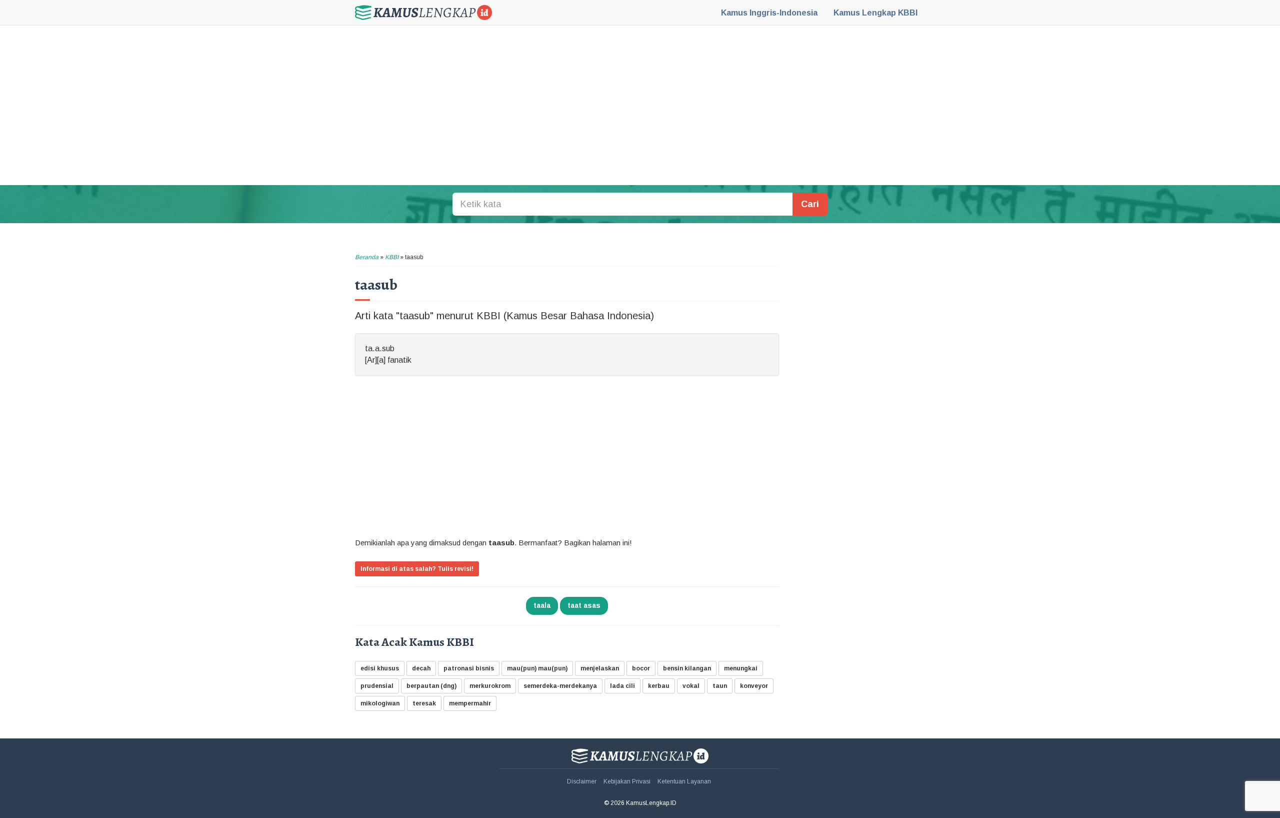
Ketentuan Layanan (684, 781)
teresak (424, 703)
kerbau (659, 685)
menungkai (741, 668)
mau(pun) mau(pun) (537, 668)
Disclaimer (581, 781)
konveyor (754, 685)
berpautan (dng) (431, 685)
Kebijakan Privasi (627, 781)
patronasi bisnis (469, 668)
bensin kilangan (687, 668)
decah (421, 668)
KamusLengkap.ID (423, 12)
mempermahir (470, 703)
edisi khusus (379, 668)
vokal (691, 685)
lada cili (622, 685)
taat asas (584, 605)
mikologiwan (380, 703)
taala (542, 605)
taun (719, 685)
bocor (641, 668)
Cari (810, 204)
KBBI (876, 13)
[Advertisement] (640, 105)
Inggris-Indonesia (769, 13)
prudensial (377, 685)
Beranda (366, 257)
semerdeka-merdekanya (560, 685)
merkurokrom (490, 685)
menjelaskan (599, 668)
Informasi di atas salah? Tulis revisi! (417, 568)
